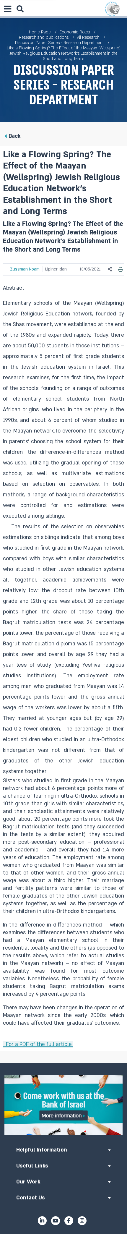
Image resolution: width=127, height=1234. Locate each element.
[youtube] (55, 1220)
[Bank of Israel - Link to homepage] (112, 9)
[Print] (120, 269)
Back (14, 136)
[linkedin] (42, 1220)
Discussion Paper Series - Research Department (59, 43)
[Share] (110, 269)
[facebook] (68, 1220)
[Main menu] (7, 8)
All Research (88, 37)
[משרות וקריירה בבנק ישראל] (63, 1105)
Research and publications (44, 37)
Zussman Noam (25, 269)
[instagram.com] (82, 1220)
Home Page (40, 32)
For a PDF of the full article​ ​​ (38, 1044)
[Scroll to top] (63, 1063)
